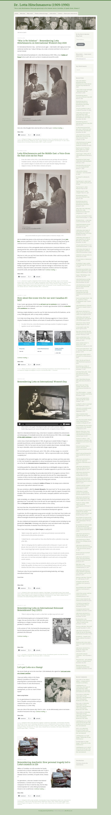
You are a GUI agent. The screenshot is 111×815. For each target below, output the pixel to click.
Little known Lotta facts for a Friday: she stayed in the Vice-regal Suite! (83, 468)
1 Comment (54, 370)
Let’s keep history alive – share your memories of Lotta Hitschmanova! (83, 373)
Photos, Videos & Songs (41, 13)
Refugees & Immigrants (48, 140)
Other (37, 140)
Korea (61, 282)
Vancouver (25, 286)
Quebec (31, 595)
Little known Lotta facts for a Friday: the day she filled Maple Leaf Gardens (83, 632)
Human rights (35, 282)
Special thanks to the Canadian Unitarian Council (83, 588)
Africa (29, 592)
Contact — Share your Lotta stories (67, 13)
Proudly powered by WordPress (46, 810)
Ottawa (40, 140)
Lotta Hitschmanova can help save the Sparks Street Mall (83, 285)
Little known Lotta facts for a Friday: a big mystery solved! (83, 614)
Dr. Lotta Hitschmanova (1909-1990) (42, 5)
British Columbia (42, 281)
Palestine (56, 283)
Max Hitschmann (25, 140)
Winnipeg (31, 596)
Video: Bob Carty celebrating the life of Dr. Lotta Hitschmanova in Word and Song (83, 211)
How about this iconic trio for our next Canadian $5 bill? (42, 299)
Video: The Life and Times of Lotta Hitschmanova (83, 361)
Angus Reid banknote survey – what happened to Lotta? (83, 225)
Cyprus (58, 281)
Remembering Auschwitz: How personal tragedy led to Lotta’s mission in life (43, 763)
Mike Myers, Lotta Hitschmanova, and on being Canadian (83, 566)
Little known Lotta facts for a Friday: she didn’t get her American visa (83, 535)
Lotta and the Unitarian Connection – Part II (81, 171)
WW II (40, 142)
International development (61, 368)
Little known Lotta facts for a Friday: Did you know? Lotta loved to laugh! (83, 498)
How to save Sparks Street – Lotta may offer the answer (83, 398)
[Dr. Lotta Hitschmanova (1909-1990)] (55, 23)
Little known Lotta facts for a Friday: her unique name (83, 648)
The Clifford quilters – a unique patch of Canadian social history (84, 393)
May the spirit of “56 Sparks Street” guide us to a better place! (82, 149)
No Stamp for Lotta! (81, 177)
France (49, 139)
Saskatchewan (33, 285)
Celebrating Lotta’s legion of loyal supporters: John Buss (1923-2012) (83, 250)
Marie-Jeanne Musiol (36, 801)
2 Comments (46, 655)
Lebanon (65, 282)
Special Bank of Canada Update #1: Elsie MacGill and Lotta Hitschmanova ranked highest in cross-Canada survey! (84, 527)
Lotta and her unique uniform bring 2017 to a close (83, 355)
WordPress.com (68, 810)
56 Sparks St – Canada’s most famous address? (83, 637)
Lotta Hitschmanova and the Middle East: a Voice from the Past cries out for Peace (43, 154)
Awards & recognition (27, 281)
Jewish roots (62, 139)
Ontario (48, 283)
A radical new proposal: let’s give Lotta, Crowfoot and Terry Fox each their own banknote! (83, 129)
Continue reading (58, 128)
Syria (44, 285)
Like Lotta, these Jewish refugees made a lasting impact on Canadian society (84, 421)
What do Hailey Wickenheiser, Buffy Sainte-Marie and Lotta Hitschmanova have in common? (84, 479)
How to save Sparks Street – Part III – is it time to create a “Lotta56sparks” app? (84, 299)
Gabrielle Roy (40, 724)
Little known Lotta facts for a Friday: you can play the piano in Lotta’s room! (84, 313)
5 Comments (45, 286)
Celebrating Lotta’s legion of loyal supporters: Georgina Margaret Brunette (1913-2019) (83, 231)
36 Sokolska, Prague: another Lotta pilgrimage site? (83, 264)
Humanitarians (55, 139)
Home (16, 13)
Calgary (48, 281)
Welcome (22, 13)
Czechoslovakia (35, 139)
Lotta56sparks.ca (80, 685)
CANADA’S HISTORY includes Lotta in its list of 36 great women (83, 487)
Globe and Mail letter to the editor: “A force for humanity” (83, 337)
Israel (47, 282)
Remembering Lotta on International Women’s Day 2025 (84, 96)
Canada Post (47, 722)
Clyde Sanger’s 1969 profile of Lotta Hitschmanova (83, 154)
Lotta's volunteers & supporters (37, 593)
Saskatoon (39, 285)
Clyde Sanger (53, 281)
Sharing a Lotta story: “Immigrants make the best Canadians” (82, 667)
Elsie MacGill (20, 724)
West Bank (35, 286)
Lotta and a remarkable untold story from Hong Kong (83, 408)
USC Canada (20, 286)
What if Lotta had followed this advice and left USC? (83, 454)
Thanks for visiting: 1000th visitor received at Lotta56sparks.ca (82, 504)
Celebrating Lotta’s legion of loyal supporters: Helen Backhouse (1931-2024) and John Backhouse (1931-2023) (83, 115)
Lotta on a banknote (25, 593)
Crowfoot (39, 368)
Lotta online (53, 13)
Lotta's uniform (31, 725)
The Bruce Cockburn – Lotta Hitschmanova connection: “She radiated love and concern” (83, 440)
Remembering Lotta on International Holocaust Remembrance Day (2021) (40, 609)
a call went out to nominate (48, 304)
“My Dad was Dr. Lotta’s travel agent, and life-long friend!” (83, 182)
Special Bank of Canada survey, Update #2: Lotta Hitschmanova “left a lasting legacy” (84, 519)
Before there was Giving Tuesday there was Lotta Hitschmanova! (82, 292)
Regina (24, 285)
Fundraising (44, 368)
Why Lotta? (30, 13)
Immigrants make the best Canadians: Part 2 (82, 582)
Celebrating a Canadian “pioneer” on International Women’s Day (82, 493)
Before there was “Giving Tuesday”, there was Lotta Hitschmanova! (82, 386)
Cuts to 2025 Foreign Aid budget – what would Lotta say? (84, 90)
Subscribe (80, 44)
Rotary (28, 285)
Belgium (30, 139)
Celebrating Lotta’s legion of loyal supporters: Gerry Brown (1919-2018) (83, 318)
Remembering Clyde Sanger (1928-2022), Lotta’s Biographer (84, 160)
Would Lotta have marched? (83, 552)
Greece (29, 282)
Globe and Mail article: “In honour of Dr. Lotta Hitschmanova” (82, 344)
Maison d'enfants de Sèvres (28, 283)
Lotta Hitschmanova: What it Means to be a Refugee (83, 540)
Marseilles (37, 283)
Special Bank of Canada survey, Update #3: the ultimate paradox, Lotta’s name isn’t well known (83, 512)
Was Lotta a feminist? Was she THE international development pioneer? (83, 333)
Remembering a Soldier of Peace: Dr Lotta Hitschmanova (83, 366)
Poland (60, 801)
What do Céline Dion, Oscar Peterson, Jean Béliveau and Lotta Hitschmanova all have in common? (83, 434)
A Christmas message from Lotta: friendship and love (82, 604)
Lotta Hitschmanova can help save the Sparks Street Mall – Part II (83, 280)
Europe (19, 282)
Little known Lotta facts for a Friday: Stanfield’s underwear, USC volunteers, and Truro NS (83, 571)
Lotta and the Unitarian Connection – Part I (81, 654)
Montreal (68, 593)
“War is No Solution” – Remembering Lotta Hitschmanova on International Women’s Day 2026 (42, 42)
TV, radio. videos (65, 140)
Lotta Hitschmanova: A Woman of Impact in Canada (83, 306)
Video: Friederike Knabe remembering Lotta (82, 414)
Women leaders (35, 142)
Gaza (26, 282)
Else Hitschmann (44, 139)
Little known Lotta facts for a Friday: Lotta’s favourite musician (83, 474)
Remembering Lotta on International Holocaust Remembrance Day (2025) (82, 103)
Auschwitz (24, 654)
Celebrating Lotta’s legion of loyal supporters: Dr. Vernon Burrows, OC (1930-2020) (83, 239)
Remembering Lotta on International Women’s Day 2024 (84, 122)
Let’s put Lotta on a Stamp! (30, 667)
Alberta (23, 368)
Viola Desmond (65, 727)
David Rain (67, 722)
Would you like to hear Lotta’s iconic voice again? (83, 643)
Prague (60, 283)
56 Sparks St (24, 139)
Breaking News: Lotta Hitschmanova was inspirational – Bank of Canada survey (84, 620)
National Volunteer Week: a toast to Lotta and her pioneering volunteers (82, 447)
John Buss (57, 282)
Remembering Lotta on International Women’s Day (42, 382)
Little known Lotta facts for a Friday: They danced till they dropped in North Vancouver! (83, 558)
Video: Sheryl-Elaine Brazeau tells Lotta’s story (83, 380)
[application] (44, 424)
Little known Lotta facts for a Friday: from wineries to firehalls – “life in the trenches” (84, 547)
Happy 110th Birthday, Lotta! (83, 275)
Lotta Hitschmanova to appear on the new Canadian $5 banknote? (83, 143)
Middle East (32, 140)
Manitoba (47, 593)
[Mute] (64, 424)
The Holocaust (57, 140)
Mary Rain (57, 593)
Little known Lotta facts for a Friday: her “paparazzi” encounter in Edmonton (83, 460)
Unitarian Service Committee (24, 142)
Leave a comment (47, 142)
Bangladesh (35, 281)
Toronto (54, 285)
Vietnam (31, 286)
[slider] (67, 424)
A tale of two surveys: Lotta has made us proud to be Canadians (83, 595)
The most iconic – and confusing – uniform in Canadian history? (84, 660)
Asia (32, 592)
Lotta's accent (24, 725)
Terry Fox (38, 370)
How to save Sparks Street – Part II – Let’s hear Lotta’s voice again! (84, 349)
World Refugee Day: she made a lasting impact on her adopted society (84, 427)
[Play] (20, 424)
